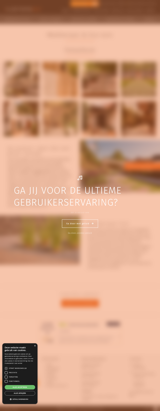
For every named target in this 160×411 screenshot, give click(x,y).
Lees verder (18, 363)
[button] (20, 399)
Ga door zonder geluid (80, 233)
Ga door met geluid (78, 223)
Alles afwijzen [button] (20, 393)
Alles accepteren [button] (20, 387)
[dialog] (19, 373)
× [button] (35, 346)
